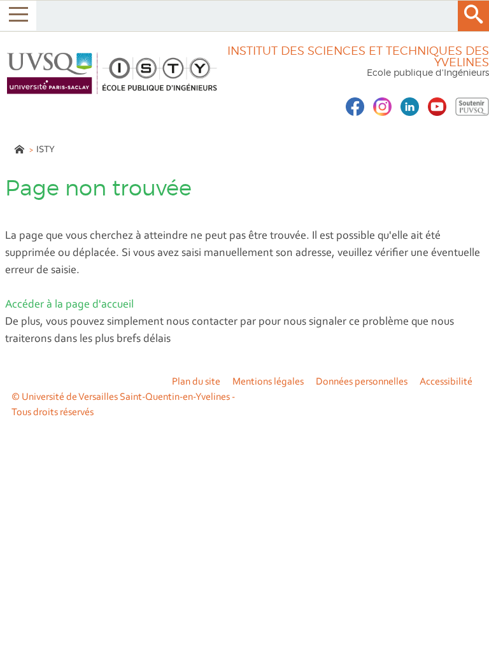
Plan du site (196, 382)
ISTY (45, 150)
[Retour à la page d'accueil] (110, 73)
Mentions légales (268, 382)
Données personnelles (362, 382)
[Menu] (18, 16)
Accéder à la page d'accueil (69, 305)
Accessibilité (446, 382)
